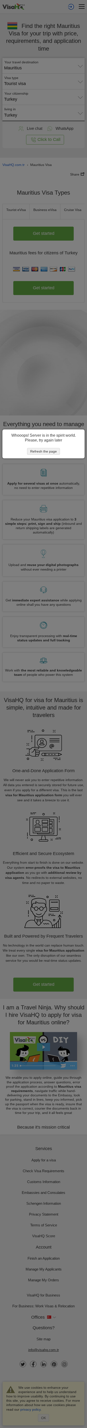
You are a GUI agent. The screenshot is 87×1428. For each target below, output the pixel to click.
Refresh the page (43, 451)
